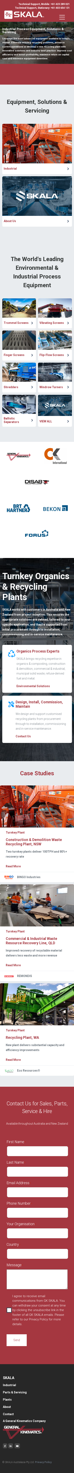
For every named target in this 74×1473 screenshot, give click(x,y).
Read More (13, 866)
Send (16, 1340)
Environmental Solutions (33, 686)
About (7, 1407)
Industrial (9, 1385)
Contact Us (23, 736)
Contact (8, 1414)
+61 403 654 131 (60, 7)
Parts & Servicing (15, 1392)
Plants (7, 1399)
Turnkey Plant (15, 832)
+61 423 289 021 (60, 4)
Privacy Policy (43, 1462)
